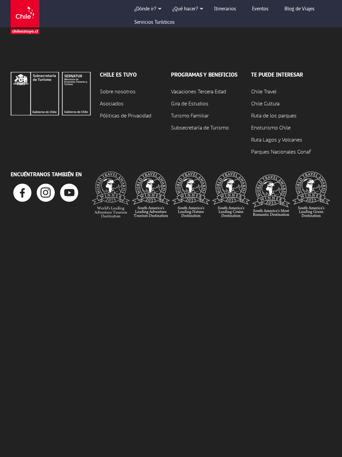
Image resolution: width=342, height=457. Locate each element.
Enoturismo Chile (271, 127)
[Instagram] (46, 191)
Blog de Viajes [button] (300, 8)
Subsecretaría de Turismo (200, 127)
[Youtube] (69, 191)
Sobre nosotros (118, 91)
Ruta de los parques (274, 115)
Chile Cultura (265, 103)
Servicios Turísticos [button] (154, 22)
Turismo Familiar (190, 115)
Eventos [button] (260, 8)
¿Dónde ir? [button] (145, 8)
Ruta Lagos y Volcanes (276, 139)
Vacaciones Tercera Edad (198, 91)
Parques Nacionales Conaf (281, 151)
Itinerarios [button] (225, 8)
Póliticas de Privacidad (125, 115)
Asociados (112, 103)
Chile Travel (264, 91)
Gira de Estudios (189, 103)
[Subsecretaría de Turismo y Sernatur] (51, 92)
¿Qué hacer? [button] (185, 8)
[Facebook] (22, 191)
